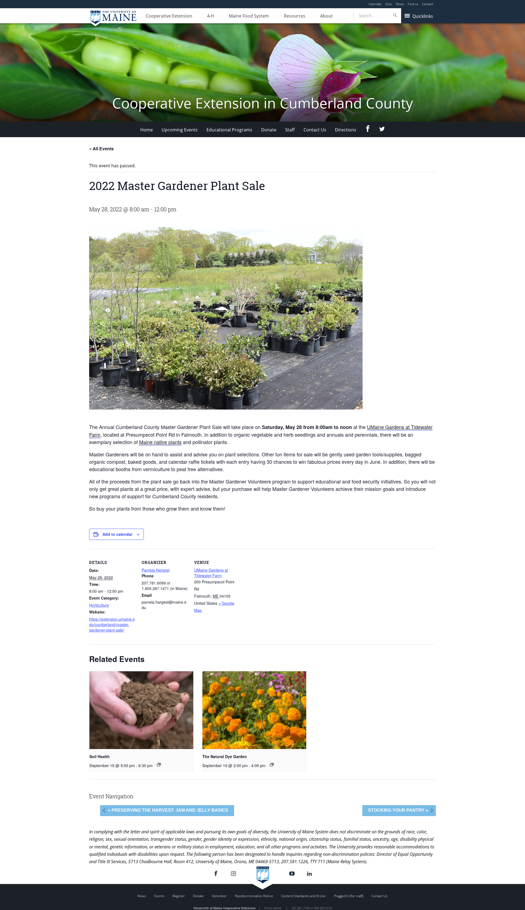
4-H (210, 16)
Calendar (375, 4)
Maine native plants (160, 441)
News (400, 4)
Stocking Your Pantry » (398, 810)
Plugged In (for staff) (348, 896)
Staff (290, 130)
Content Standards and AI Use (303, 896)
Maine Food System (249, 16)
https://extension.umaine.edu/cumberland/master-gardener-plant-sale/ (112, 624)
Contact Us (315, 130)
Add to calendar (117, 534)
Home (146, 130)
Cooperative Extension (169, 16)
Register (179, 896)
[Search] (395, 15)
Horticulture (99, 605)
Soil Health (99, 756)
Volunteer (219, 896)
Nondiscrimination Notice (254, 896)
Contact (427, 4)
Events (159, 896)
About (326, 16)
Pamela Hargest (156, 570)
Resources (294, 16)
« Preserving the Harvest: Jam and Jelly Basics (168, 810)
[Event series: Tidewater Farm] (159, 764)
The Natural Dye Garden (224, 756)
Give (388, 4)
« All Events (101, 148)
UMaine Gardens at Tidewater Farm (211, 572)
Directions (345, 130)
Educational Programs (229, 130)
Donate (268, 130)
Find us (413, 4)
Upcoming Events (180, 130)
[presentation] (141, 710)
